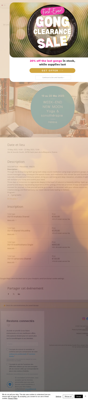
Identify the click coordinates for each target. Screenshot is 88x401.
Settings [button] (58, 396)
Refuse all (68, 396)
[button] (53, 77)
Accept (78, 396)
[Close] (85, 396)
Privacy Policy (12, 398)
